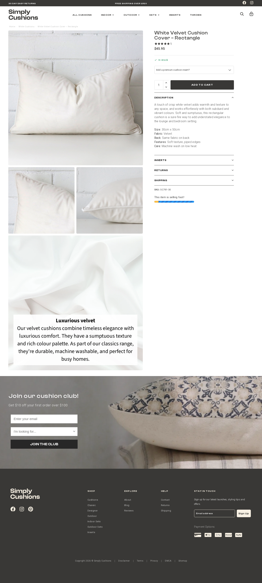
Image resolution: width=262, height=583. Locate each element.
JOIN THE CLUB (44, 444)
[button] (251, 12)
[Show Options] (74, 431)
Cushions (93, 499)
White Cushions (26, 26)
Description (163, 97)
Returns (161, 170)
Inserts (160, 160)
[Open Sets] (159, 15)
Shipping (160, 180)
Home (12, 26)
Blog (126, 505)
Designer (93, 510)
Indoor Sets (94, 521)
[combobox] (43, 431)
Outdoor (92, 516)
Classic (92, 505)
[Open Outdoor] (139, 15)
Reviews (129, 510)
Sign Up (243, 513)
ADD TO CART (202, 84)
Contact (165, 499)
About (127, 499)
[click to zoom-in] (75, 97)
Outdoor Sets (95, 526)
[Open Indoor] (113, 15)
